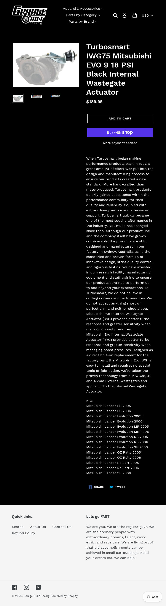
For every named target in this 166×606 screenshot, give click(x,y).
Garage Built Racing (36, 596)
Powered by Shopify (64, 596)
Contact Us (61, 527)
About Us (38, 527)
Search (18, 527)
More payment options (120, 142)
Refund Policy (23, 533)
